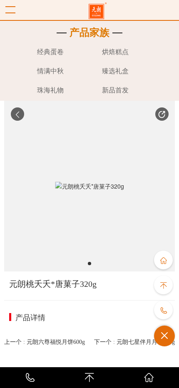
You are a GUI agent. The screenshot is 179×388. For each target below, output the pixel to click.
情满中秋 (50, 71)
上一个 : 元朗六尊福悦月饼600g (44, 342)
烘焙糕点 (115, 51)
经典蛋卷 (50, 51)
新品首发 (115, 90)
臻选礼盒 (115, 71)
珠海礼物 (50, 90)
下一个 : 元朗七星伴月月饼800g (134, 342)
